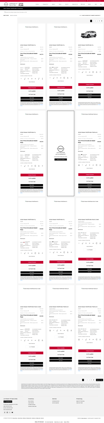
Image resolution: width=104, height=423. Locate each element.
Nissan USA (38, 418)
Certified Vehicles (31, 404)
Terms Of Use (20, 418)
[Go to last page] (101, 21)
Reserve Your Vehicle (60, 159)
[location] (87, 0)
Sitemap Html (28, 418)
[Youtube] (12, 412)
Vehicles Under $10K (32, 406)
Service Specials (55, 402)
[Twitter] (10, 412)
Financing (79, 399)
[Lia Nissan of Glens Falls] (10, 4)
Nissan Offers (66, 422)
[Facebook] (4, 412)
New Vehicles (31, 401)
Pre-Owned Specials (49, 422)
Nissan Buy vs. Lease (58, 422)
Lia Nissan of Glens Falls (7, 418)
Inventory (31, 399)
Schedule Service (55, 401)
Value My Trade (79, 402)
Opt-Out (42, 418)
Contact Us (8, 401)
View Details (32, 97)
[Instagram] (7, 412)
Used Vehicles (31, 402)
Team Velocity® (84, 418)
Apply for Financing (80, 401)
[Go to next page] (99, 21)
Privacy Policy (14, 418)
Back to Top (99, 380)
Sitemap (24, 418)
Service (54, 399)
